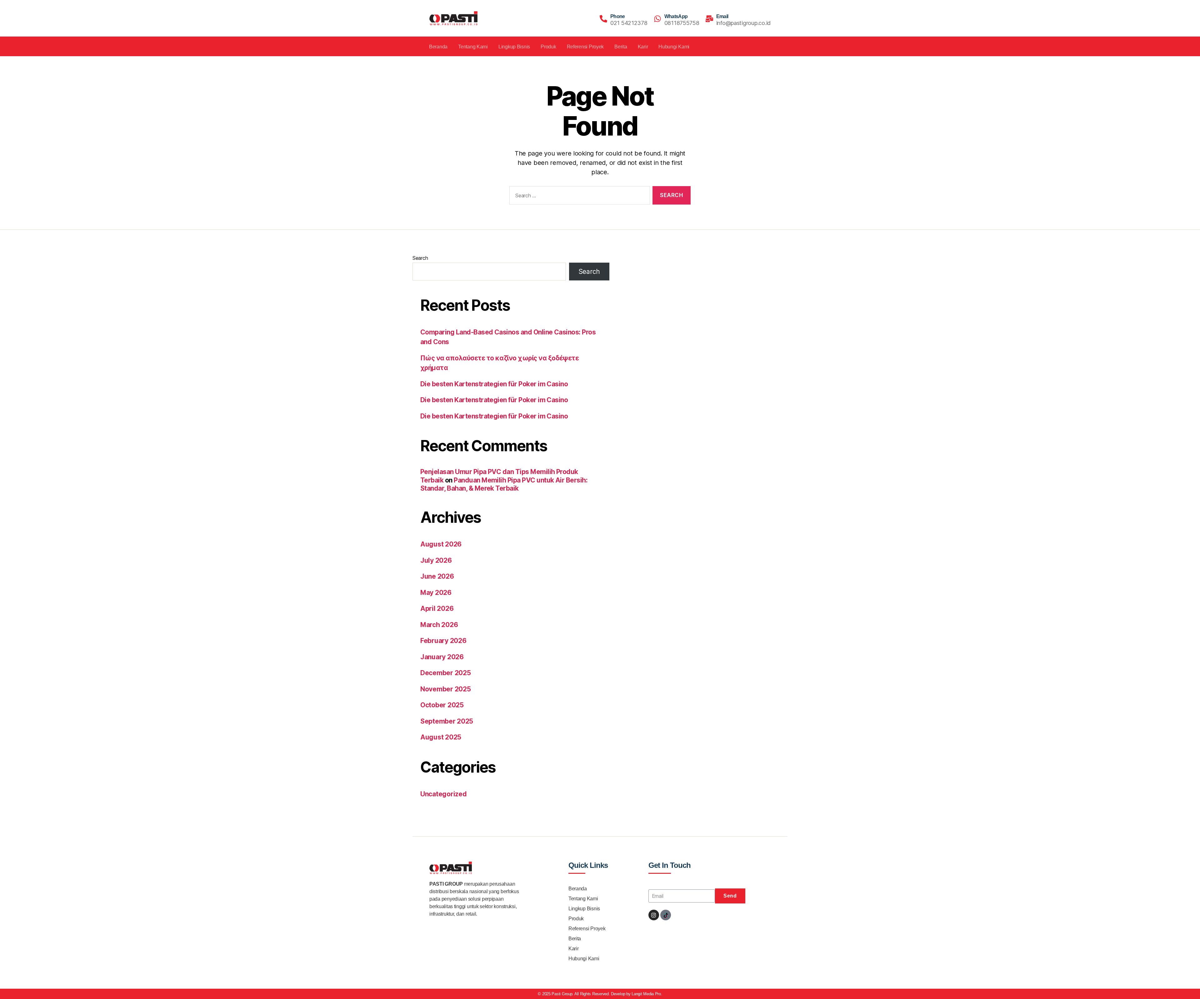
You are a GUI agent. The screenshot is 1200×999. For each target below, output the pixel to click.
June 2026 (437, 576)
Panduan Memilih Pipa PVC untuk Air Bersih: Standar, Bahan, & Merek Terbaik (504, 484)
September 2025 (446, 721)
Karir (643, 46)
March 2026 (439, 625)
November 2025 (445, 689)
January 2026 (442, 657)
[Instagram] (653, 915)
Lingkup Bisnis (514, 46)
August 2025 (440, 737)
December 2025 (445, 673)
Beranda (438, 46)
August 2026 (441, 544)
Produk (548, 46)
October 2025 (442, 705)
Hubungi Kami (673, 46)
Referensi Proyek (585, 46)
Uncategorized (443, 794)
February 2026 (443, 641)
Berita (620, 46)
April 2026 (436, 608)
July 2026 (436, 560)
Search (420, 258)
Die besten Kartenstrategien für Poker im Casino (494, 384)
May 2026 (436, 592)
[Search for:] (578, 196)
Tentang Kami (473, 46)
